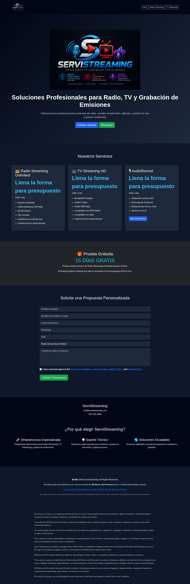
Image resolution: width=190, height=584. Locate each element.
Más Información (138, 219)
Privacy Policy (101, 369)
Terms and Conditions (81, 369)
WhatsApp (107, 125)
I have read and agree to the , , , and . (93, 369)
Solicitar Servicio (86, 125)
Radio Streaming (157, 7)
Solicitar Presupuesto (54, 377)
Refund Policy (135, 369)
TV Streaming (172, 7)
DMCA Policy (116, 369)
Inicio (145, 7)
